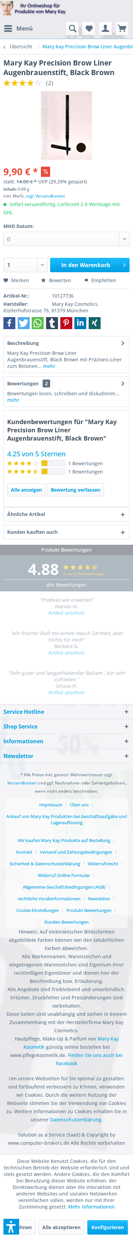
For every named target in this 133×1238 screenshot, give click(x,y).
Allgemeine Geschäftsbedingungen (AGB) (64, 887)
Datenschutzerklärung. (76, 1119)
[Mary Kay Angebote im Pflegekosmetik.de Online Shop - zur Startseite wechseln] (33, 11)
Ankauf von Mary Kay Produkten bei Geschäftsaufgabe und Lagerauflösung (66, 819)
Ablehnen (20, 1227)
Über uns (79, 805)
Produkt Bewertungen (89, 910)
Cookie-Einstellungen (37, 910)
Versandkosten (22, 783)
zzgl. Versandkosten (45, 196)
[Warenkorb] (122, 28)
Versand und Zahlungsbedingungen (76, 852)
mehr (48, 366)
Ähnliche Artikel (26, 514)
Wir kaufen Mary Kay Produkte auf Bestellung (64, 840)
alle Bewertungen (66, 584)
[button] (9, 323)
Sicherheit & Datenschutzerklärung (45, 864)
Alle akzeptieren (61, 1227)
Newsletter (99, 899)
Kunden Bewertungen (66, 922)
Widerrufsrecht (103, 864)
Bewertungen (23, 383)
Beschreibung (23, 343)
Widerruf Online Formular (64, 875)
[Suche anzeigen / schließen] (72, 28)
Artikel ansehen (66, 613)
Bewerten (60, 280)
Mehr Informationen (91, 1206)
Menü (24, 28)
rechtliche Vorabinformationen (49, 899)
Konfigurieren (107, 1227)
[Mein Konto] (105, 28)
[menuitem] (18, 28)
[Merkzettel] (88, 28)
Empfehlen (103, 280)
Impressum (50, 805)
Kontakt (24, 852)
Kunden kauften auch (32, 532)
